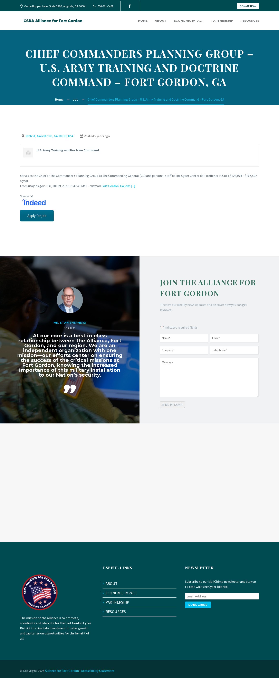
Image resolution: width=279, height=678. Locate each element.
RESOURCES (116, 611)
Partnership (222, 20)
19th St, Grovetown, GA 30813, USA (49, 136)
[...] (133, 186)
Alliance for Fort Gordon (62, 671)
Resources (249, 20)
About (160, 20)
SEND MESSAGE (172, 405)
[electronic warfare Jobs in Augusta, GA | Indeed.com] (33, 202)
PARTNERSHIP (117, 602)
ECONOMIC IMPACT (121, 592)
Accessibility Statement (98, 671)
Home (142, 20)
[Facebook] (130, 6)
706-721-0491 (105, 6)
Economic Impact (189, 20)
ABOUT (111, 583)
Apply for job (36, 215)
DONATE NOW (248, 6)
